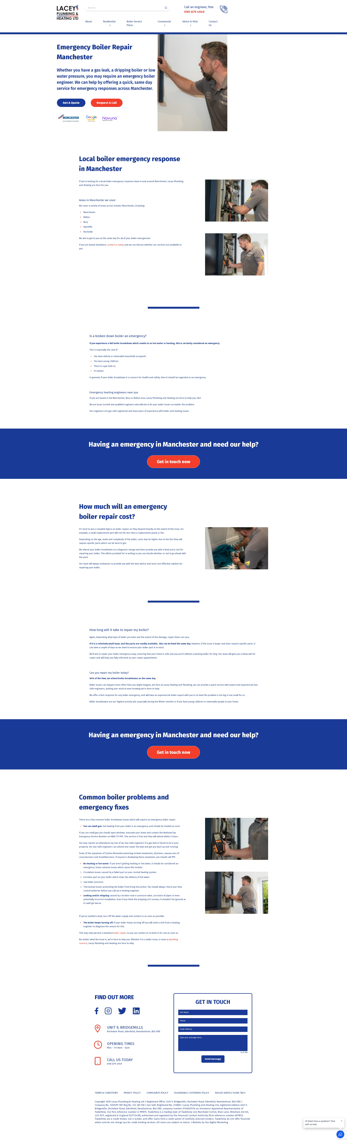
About (88, 21)
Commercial (164, 21)
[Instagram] (108, 1011)
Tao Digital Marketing (216, 1122)
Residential (109, 21)
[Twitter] (122, 1011)
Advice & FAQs (190, 21)
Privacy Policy (132, 1092)
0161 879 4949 (194, 12)
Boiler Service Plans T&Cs (230, 1092)
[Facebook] (96, 1011)
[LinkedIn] (136, 1011)
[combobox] (127, 8)
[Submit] (166, 8)
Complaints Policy (157, 1092)
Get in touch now (173, 461)
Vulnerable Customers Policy (191, 1092)
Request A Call (107, 103)
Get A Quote (71, 103)
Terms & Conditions (106, 1092)
